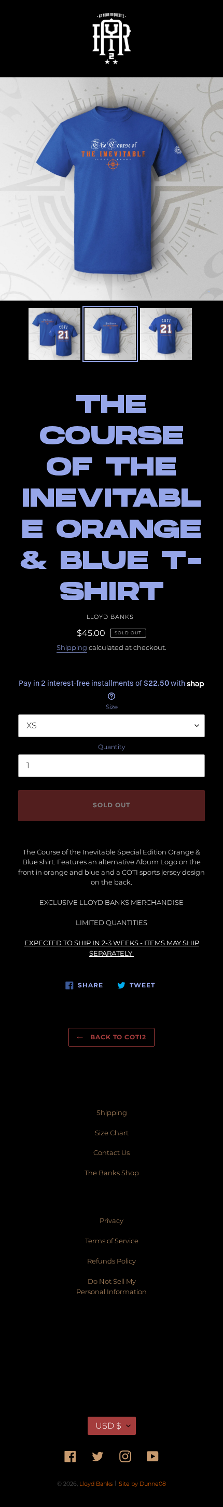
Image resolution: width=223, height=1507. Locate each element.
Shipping (72, 647)
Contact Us (111, 1152)
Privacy (111, 1220)
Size (112, 707)
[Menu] (33, 38)
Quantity (111, 747)
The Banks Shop (112, 1173)
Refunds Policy (111, 1261)
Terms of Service (111, 1241)
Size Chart (112, 1133)
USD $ (108, 1426)
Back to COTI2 (117, 1037)
